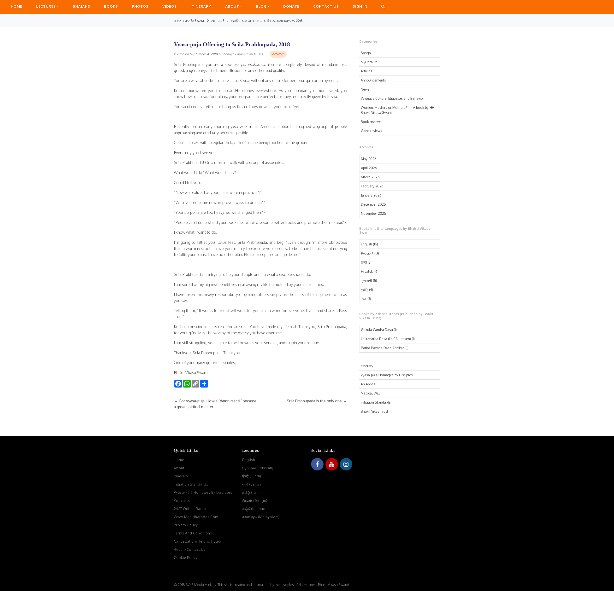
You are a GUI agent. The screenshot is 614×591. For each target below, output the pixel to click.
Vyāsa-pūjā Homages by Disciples (387, 375)
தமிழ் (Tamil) (252, 492)
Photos (140, 6)
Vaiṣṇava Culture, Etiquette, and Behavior (392, 98)
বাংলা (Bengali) (253, 484)
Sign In (360, 6)
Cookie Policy (186, 558)
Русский (367, 253)
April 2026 (369, 168)
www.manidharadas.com (196, 517)
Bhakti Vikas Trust (374, 411)
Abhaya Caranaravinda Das (243, 54)
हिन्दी (364, 262)
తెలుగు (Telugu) (254, 500)
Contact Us (326, 6)
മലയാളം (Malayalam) (261, 517)
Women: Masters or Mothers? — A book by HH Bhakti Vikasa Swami (397, 110)
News (365, 89)
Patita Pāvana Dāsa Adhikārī (383, 348)
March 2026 (370, 177)
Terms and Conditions (193, 533)
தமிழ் (364, 290)
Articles (366, 71)
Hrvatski (367, 271)
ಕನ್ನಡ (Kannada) (255, 509)
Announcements (373, 80)
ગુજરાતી (366, 280)
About (232, 6)
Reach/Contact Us (190, 549)
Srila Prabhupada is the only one (317, 401)
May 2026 (369, 159)
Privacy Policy (186, 525)
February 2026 (372, 186)
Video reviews (371, 131)
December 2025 (373, 204)
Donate (291, 6)
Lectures (46, 6)
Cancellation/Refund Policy (198, 541)
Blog (261, 6)
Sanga (366, 53)
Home (16, 6)
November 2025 (373, 213)
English (366, 244)
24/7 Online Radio (190, 509)
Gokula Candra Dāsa (377, 330)
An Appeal (369, 384)
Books (111, 6)
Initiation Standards (376, 402)
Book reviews (371, 122)
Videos (169, 6)
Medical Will (370, 393)
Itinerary (201, 6)
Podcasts (182, 500)
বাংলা (363, 299)
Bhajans (81, 6)
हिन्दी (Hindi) (251, 476)
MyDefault (369, 62)
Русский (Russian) (257, 468)
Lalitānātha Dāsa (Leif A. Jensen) (386, 339)
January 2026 (371, 195)
